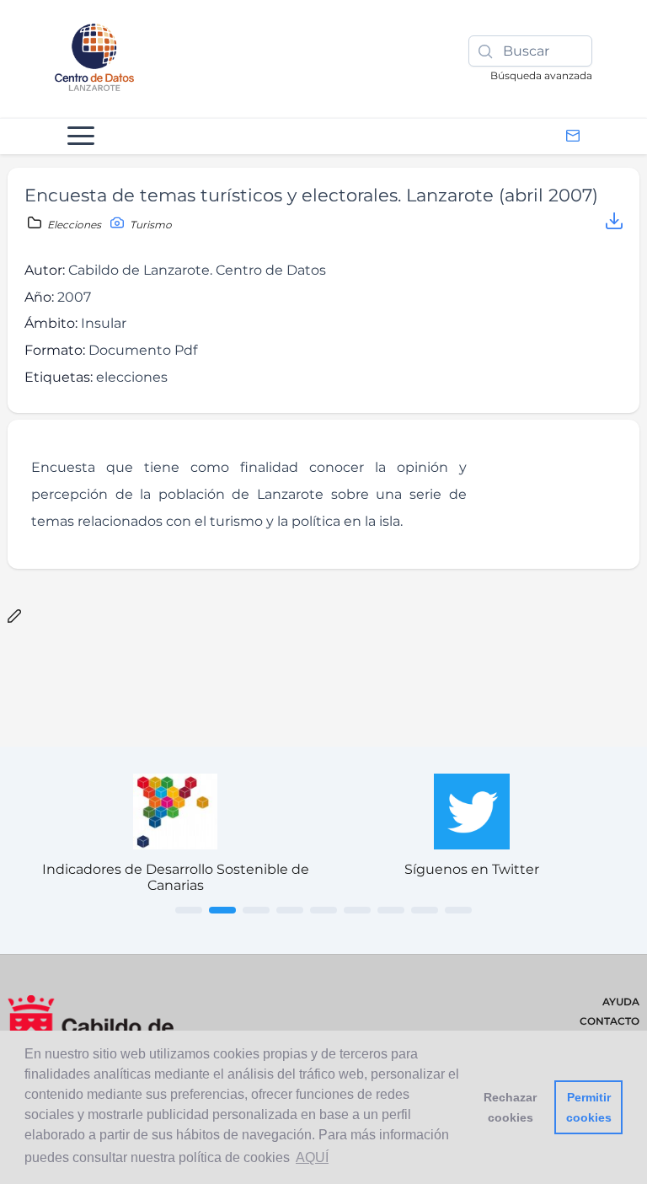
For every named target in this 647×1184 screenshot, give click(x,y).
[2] (222, 910)
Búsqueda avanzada (541, 75)
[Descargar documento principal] (614, 224)
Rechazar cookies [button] (510, 1107)
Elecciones (74, 224)
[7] (390, 910)
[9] (458, 910)
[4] (289, 910)
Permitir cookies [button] (589, 1107)
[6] (357, 910)
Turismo (149, 224)
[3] (256, 910)
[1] (188, 910)
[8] (424, 910)
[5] (323, 910)
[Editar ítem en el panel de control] (14, 617)
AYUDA (620, 1001)
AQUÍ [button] (312, 1157)
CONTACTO (609, 1021)
